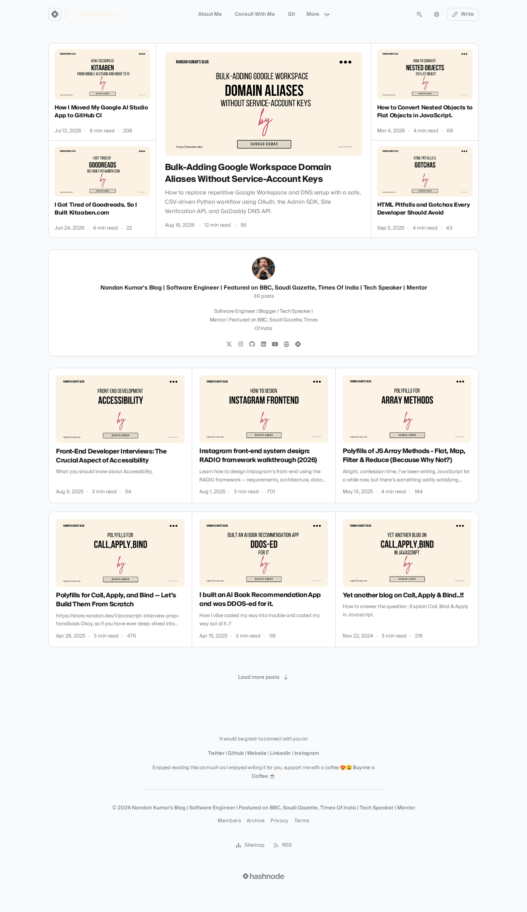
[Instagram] (240, 344)
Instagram (306, 753)
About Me (210, 14)
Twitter (216, 753)
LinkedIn (280, 753)
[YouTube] (275, 344)
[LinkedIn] (263, 344)
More (313, 14)
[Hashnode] (298, 344)
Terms (301, 821)
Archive (256, 821)
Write (467, 14)
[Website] (286, 344)
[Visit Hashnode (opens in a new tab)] (263, 876)
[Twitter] (229, 344)
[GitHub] (252, 344)
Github (236, 753)
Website (256, 753)
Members (229, 821)
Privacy (279, 821)
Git (291, 14)
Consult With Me (255, 14)
